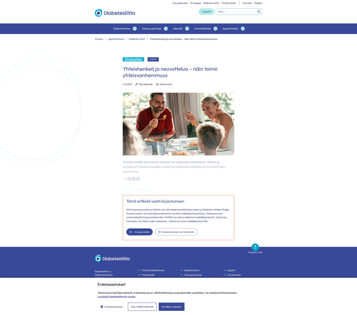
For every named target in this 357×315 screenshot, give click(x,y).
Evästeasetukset (114, 306)
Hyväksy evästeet (171, 306)
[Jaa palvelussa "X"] (133, 179)
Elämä (153, 59)
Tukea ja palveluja (151, 28)
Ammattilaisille (202, 28)
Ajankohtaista (230, 28)
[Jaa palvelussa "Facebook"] (129, 179)
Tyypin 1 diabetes (140, 189)
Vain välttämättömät (142, 306)
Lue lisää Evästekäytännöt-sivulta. (117, 296)
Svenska (247, 3)
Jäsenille (178, 28)
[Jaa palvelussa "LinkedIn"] (138, 179)
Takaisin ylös (255, 252)
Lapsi (126, 189)
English (258, 3)
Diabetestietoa (121, 28)
